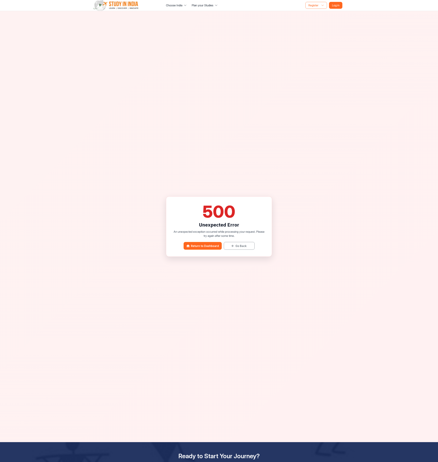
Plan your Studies (203, 5)
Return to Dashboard (204, 246)
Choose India (174, 5)
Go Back (241, 246)
